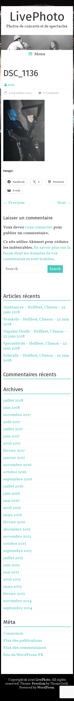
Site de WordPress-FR (23, 655)
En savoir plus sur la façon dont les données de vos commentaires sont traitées (37, 253)
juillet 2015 (13, 558)
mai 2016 (11, 501)
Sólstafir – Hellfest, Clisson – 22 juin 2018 (36, 358)
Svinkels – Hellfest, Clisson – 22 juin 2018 (36, 322)
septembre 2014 (17, 608)
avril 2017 (12, 443)
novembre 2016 (17, 465)
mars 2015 (12, 587)
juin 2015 (11, 565)
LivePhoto (37, 16)
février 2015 (14, 594)
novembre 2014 (17, 601)
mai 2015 (11, 572)
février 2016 (14, 522)
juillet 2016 (13, 486)
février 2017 (14, 451)
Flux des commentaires (24, 648)
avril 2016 (12, 508)
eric (11, 85)
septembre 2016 (17, 479)
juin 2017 (11, 436)
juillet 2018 (13, 400)
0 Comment (50, 93)
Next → (64, 203)
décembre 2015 (16, 529)
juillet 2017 (13, 429)
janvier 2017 (14, 458)
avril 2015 (12, 579)
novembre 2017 (17, 415)
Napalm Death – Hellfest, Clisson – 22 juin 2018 (35, 334)
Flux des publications (22, 641)
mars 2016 (12, 515)
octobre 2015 (14, 544)
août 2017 (11, 422)
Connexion (13, 633)
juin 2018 (11, 408)
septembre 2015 (17, 551)
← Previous (14, 203)
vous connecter (39, 227)
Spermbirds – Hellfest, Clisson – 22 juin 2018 (35, 346)
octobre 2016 (15, 472)
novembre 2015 (17, 536)
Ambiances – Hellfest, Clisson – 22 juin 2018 (34, 309)
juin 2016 (11, 494)
